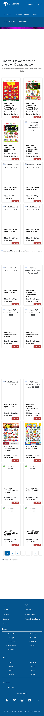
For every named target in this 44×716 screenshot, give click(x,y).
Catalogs (7, 14)
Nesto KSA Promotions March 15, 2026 (11, 533)
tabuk (33, 670)
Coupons (18, 14)
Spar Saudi (32, 638)
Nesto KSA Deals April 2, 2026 (10, 406)
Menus (26, 14)
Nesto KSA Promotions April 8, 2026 (10, 335)
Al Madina (11, 641)
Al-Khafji (33, 662)
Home (5, 605)
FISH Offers (24, 68)
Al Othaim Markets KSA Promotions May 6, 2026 (32, 148)
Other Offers (37, 14)
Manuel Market (11, 645)
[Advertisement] (22, 44)
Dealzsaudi (11, 687)
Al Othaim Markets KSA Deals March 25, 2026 (32, 408)
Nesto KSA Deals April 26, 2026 (10, 188)
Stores (5, 610)
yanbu (11, 666)
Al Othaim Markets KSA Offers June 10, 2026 (9, 148)
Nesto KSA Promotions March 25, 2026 (11, 491)
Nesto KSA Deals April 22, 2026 (10, 231)
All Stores (11, 649)
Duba (11, 662)
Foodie (17, 68)
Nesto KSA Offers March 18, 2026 (32, 532)
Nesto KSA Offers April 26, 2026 (32, 188)
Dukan (32, 645)
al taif (11, 670)
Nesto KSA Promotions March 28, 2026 (11, 449)
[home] (11, 4)
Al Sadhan (32, 641)
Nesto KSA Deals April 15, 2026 (32, 231)
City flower (32, 634)
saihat (33, 674)
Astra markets (11, 634)
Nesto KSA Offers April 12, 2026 (10, 292)
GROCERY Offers (35, 68)
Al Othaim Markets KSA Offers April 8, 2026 (31, 293)
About (5, 623)
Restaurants (22, 22)
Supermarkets (9, 22)
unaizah (32, 666)
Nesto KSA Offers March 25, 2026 (32, 448)
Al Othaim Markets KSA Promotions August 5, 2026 (32, 106)
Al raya (11, 638)
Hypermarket (9, 68)
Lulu (22, 71)
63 (35, 553)
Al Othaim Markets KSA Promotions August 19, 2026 (10, 106)
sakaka (11, 674)
